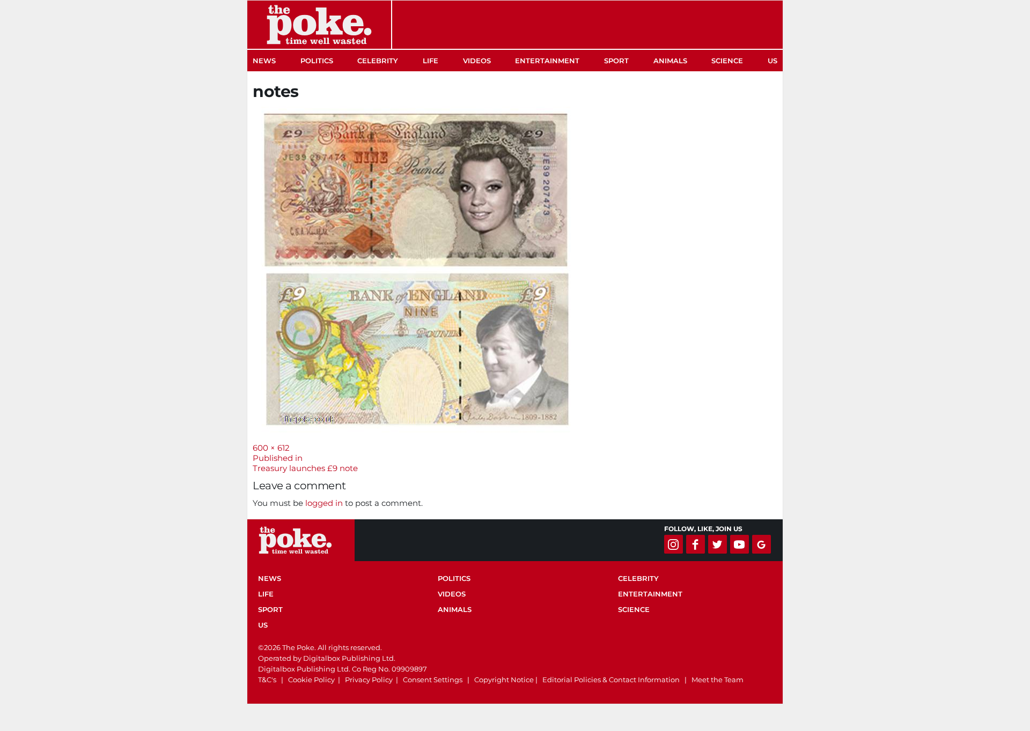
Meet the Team (717, 679)
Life (430, 60)
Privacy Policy (369, 679)
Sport (616, 60)
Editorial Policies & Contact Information (611, 679)
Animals (670, 60)
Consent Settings (432, 679)
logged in (324, 503)
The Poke (319, 25)
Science (727, 60)
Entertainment (547, 60)
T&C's (267, 679)
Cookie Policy (311, 679)
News (264, 60)
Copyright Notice (504, 679)
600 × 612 (271, 448)
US (772, 60)
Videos (477, 60)
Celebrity (377, 60)
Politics (316, 60)
